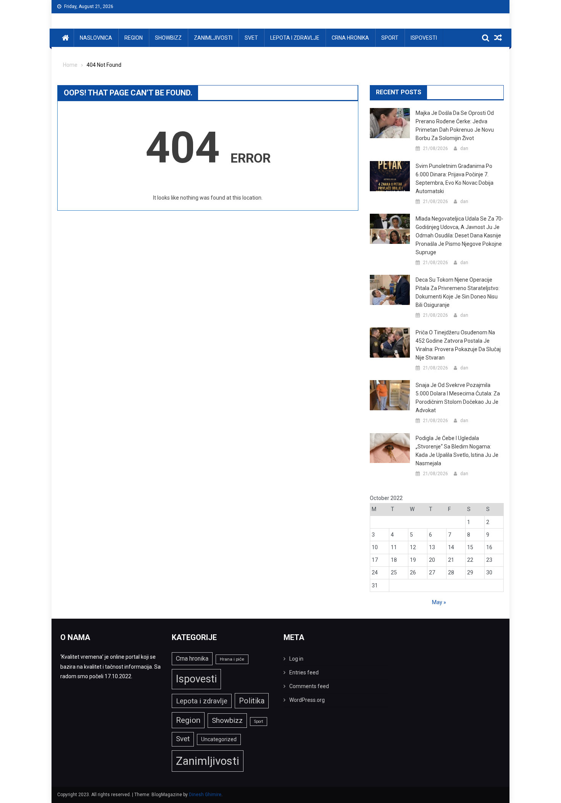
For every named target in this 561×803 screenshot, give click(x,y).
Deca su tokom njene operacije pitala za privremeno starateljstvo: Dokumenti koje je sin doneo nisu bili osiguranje (458, 292)
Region (133, 38)
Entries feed (304, 672)
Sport (389, 38)
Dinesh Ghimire (205, 794)
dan (464, 148)
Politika (251, 700)
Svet (251, 38)
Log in (296, 659)
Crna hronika (350, 38)
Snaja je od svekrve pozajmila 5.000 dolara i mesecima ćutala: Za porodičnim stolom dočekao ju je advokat (458, 397)
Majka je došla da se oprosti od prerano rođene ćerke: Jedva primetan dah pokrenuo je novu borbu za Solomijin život (455, 125)
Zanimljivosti (213, 38)
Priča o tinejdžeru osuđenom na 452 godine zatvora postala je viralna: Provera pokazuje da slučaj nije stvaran (458, 345)
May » (439, 602)
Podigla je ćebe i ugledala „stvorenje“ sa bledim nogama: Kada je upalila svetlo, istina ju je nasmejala (457, 450)
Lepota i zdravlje (294, 38)
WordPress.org (307, 700)
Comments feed (309, 686)
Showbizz (168, 38)
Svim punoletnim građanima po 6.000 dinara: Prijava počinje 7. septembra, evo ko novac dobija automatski (454, 178)
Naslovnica (96, 38)
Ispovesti (424, 38)
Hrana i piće (232, 659)
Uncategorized (219, 739)
